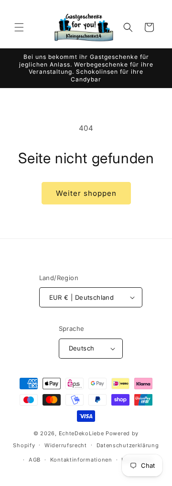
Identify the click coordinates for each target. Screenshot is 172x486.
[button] (19, 27)
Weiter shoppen (86, 193)
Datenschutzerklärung (128, 445)
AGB (35, 459)
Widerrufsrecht (65, 445)
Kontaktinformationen (81, 459)
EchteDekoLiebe (81, 433)
